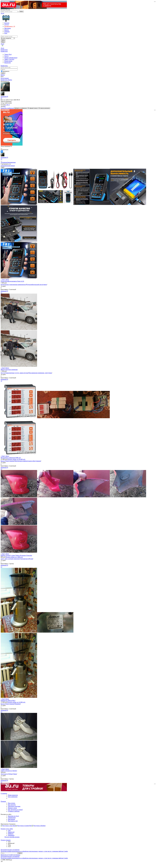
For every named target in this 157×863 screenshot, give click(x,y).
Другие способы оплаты (11, 837)
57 (1, 98)
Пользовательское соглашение (10, 849)
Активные (4, 162)
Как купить (11, 803)
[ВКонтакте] (2, 151)
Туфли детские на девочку (9, 770)
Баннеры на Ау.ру (13, 816)
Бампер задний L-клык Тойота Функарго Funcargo (16, 555)
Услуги (3, 373)
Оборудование (9, 461)
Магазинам (11, 819)
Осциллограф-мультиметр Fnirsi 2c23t (12, 281)
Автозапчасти (24, 558)
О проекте (4, 793)
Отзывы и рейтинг (14, 811)
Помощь (3, 801)
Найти (3, 40)
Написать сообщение (7, 108)
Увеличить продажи (14, 806)
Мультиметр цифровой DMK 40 (11, 457)
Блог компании (12, 796)
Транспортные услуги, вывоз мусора (16, 373)
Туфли (15, 774)
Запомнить (6, 71)
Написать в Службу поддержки (10, 855)
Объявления (12, 817)
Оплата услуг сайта (7, 828)
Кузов (31, 558)
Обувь (10, 774)
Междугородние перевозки (9, 369)
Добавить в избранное (21, 108)
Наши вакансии (13, 795)
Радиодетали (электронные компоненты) (13, 284)
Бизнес (3, 461)
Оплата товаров (6, 840)
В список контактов (44, 108)
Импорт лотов (12, 808)
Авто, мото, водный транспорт (10, 558)
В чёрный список (32, 108)
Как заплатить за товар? (15, 809)
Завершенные (11, 162)
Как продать (12, 804)
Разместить (4, 49)
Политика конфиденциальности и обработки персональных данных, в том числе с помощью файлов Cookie (34, 851)
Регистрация (5, 78)
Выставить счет (13, 821)
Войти (3, 75)
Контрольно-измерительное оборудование (28, 461)
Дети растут (4, 774)
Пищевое (17, 704)
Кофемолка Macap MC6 (8, 700)
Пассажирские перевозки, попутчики (40, 373)
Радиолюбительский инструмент (36, 284)
